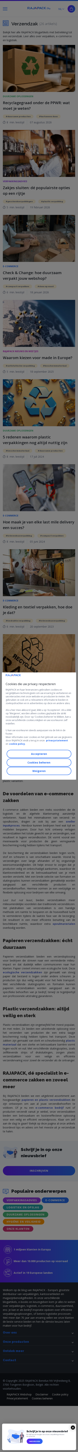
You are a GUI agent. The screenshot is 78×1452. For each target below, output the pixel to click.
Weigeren (39, 771)
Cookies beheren (38, 762)
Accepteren (39, 754)
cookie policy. (17, 743)
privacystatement (57, 740)
